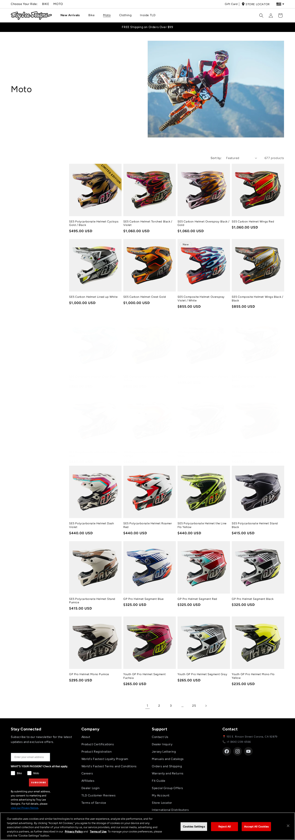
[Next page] (206, 706)
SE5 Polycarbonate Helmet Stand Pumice (92, 600)
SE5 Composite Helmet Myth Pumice (203, 376)
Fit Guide (158, 781)
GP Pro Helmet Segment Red (197, 598)
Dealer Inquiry (162, 744)
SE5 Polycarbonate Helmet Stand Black (255, 525)
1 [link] (147, 706)
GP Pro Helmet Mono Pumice (89, 674)
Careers (87, 773)
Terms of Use (98, 831)
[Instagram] (237, 751)
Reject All (224, 826)
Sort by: (216, 158)
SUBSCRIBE (38, 782)
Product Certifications (97, 744)
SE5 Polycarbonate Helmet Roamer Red (147, 525)
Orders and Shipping (167, 766)
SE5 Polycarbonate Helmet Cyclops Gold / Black (93, 223)
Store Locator (258, 4)
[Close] (288, 826)
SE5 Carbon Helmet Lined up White (93, 296)
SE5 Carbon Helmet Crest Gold (144, 296)
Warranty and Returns (168, 773)
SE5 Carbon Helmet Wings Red (253, 221)
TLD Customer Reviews (98, 795)
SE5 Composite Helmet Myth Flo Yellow (145, 378)
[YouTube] (248, 751)
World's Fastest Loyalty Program (104, 759)
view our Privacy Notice (24, 807)
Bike (45, 4)
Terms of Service (93, 803)
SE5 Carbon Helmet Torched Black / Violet (147, 223)
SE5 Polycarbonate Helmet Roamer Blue (93, 454)
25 (194, 706)
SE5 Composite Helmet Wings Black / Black (257, 298)
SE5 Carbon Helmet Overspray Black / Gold (204, 223)
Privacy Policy (74, 831)
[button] (72, 15)
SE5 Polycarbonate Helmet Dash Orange (145, 454)
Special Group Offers (167, 788)
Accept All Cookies (256, 826)
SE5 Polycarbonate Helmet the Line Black (202, 454)
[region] (147, 826)
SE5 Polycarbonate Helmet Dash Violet (91, 525)
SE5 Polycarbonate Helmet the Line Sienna (256, 454)
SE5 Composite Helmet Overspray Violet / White (201, 298)
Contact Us (160, 737)
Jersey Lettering (164, 751)
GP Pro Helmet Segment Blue (143, 598)
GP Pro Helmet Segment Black (252, 598)
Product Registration (96, 751)
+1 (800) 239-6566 (239, 741)
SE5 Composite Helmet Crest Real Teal (92, 378)
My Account (161, 795)
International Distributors (170, 810)
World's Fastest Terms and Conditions (109, 766)
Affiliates (88, 781)
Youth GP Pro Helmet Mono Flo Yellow (253, 676)
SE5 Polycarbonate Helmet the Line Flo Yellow (202, 525)
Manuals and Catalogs (168, 759)
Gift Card (231, 4)
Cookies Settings (194, 826)
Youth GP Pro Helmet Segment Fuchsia (144, 676)
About (85, 737)
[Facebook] (226, 751)
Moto (58, 4)
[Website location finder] (280, 4)
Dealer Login (90, 788)
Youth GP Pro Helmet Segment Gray (202, 674)
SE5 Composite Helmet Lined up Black (254, 378)
